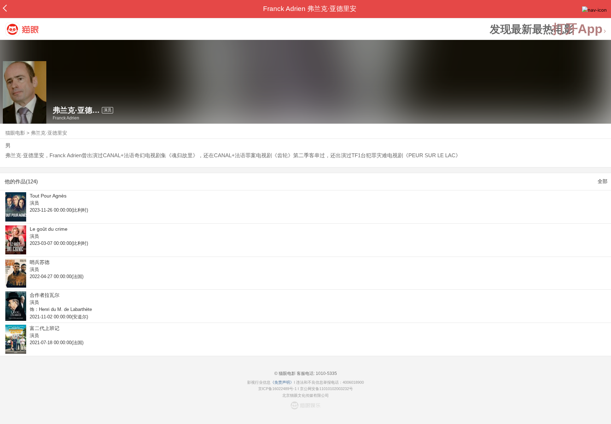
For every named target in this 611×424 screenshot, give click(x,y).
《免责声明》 (282, 382)
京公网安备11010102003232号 (326, 389)
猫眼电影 (15, 133)
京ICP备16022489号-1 (277, 389)
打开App (577, 29)
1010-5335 (326, 373)
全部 (602, 181)
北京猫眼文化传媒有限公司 (305, 395)
